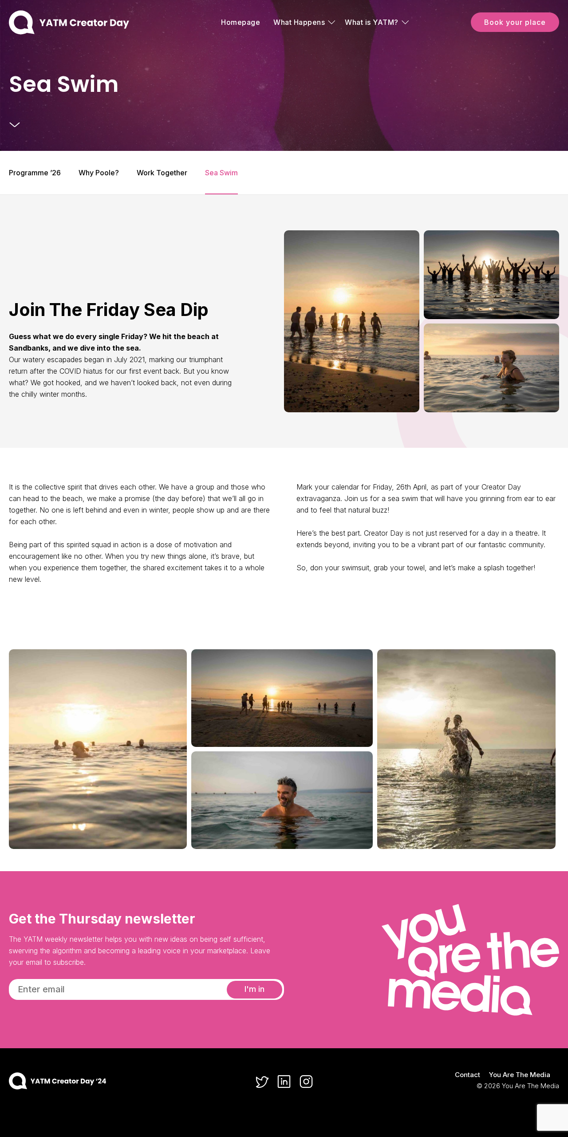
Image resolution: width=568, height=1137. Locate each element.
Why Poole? (99, 172)
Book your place (515, 22)
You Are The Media (519, 1074)
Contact (467, 1074)
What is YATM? (371, 22)
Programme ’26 (35, 172)
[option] (284, 75)
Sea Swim (221, 172)
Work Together (162, 172)
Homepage (240, 22)
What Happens (299, 22)
